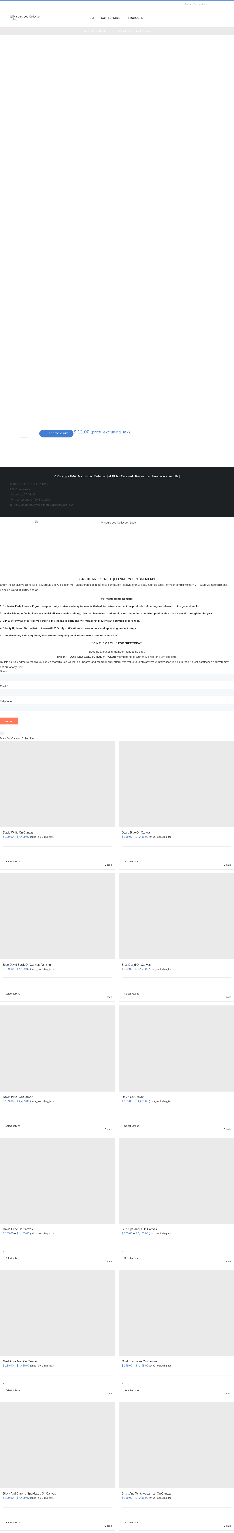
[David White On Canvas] (57, 784)
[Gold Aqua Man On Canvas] (57, 1313)
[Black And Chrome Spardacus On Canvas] (57, 1445)
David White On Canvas (18, 832)
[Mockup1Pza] (71, 175)
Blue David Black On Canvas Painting (27, 964)
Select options (12, 861)
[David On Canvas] (176, 1049)
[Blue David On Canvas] (176, 916)
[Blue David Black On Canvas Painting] (57, 916)
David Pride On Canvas (18, 1229)
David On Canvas (133, 1096)
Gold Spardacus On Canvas (139, 1361)
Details (108, 865)
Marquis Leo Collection (92, 476)
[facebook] (11, 4)
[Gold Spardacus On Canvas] (176, 1313)
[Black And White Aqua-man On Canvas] (176, 1445)
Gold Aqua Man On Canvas (20, 1361)
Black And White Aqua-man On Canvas (146, 1493)
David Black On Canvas (18, 1096)
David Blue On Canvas (136, 832)
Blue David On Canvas (136, 964)
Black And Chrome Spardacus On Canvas (29, 1493)
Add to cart (58, 433)
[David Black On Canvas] (57, 1049)
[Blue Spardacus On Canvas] (176, 1181)
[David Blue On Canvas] (176, 784)
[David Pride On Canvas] (57, 1181)
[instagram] (17, 4)
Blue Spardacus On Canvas (139, 1229)
